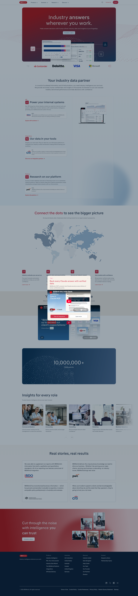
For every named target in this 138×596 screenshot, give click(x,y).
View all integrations (59, 316)
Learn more (79, 316)
